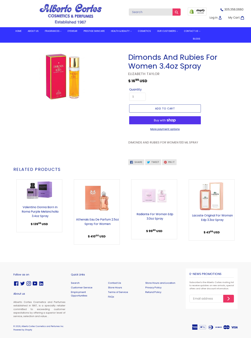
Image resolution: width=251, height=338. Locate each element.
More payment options (165, 129)
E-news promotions (205, 274)
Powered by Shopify (22, 329)
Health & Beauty (120, 31)
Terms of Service (118, 292)
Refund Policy (153, 292)
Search (75, 282)
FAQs (111, 296)
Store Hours (115, 287)
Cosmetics (144, 31)
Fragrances (52, 31)
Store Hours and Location (160, 282)
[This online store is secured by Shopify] (197, 14)
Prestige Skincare (94, 31)
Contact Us (114, 282)
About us (33, 31)
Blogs (196, 38)
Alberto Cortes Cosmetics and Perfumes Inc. (42, 326)
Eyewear (72, 31)
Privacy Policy (153, 287)
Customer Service (81, 287)
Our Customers (166, 31)
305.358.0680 (233, 9)
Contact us (191, 31)
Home (18, 31)
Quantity (135, 89)
